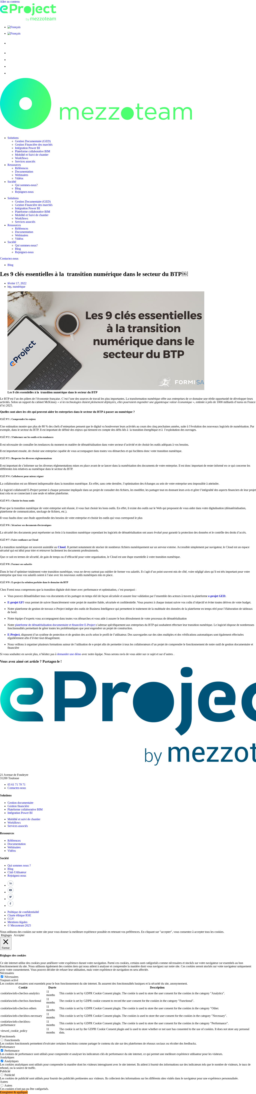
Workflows (21, 158)
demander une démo (69, 654)
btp (9, 286)
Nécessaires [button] (7, 973)
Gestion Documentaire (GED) (33, 141)
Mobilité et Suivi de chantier (31, 154)
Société (11, 181)
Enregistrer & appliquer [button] (14, 1092)
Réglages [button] (6, 935)
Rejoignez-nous (24, 191)
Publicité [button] (5, 1071)
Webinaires (21, 175)
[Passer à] (13, 27)
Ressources (14, 164)
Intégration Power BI (27, 148)
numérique (19, 286)
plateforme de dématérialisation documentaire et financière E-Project (54, 624)
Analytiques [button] (7, 1057)
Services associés (25, 161)
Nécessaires (11, 976)
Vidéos (19, 178)
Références (21, 168)
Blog (18, 188)
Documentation (24, 171)
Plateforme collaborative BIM (32, 151)
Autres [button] (4, 1081)
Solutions (13, 137)
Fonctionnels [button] (7, 1036)
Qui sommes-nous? (26, 185)
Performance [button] (7, 1046)
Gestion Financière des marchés (33, 144)
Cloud (62, 547)
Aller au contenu (10, 1)
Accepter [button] (19, 935)
